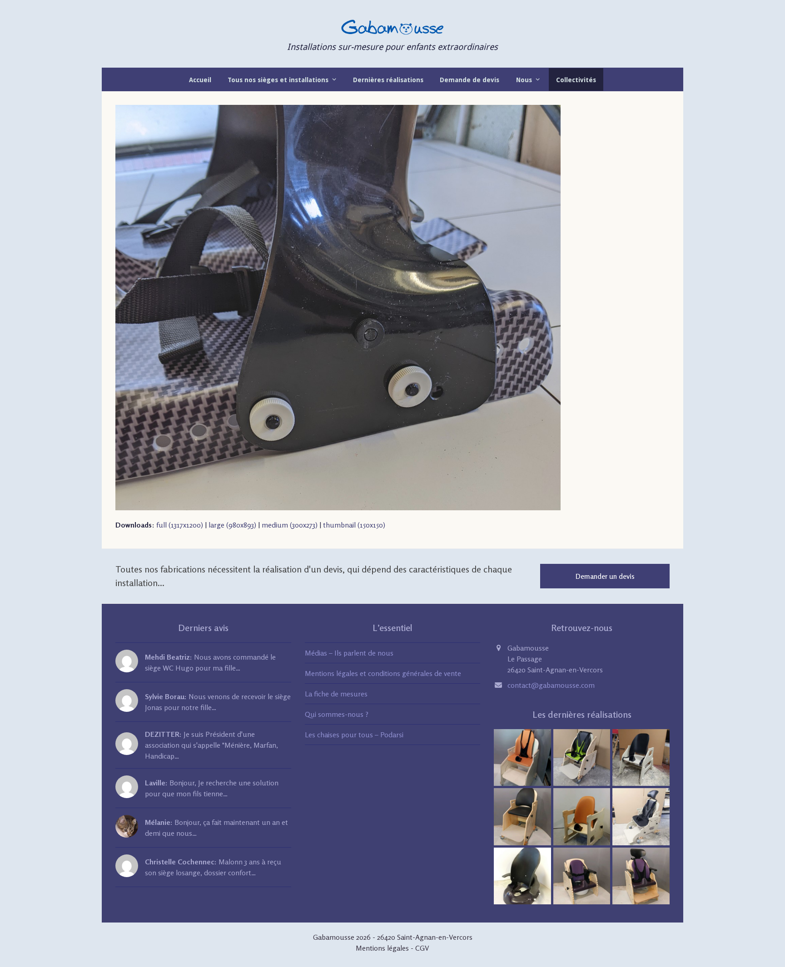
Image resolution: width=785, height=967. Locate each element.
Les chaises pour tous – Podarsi (354, 734)
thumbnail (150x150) (354, 524)
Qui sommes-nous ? (336, 714)
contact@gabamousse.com (551, 685)
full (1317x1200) (179, 524)
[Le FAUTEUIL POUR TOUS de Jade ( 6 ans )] (522, 756)
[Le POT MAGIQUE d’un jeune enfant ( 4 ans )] (582, 875)
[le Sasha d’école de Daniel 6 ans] (641, 815)
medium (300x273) (290, 524)
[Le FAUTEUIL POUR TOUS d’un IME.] (522, 815)
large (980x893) (232, 524)
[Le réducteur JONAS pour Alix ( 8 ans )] (522, 875)
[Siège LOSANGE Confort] (582, 815)
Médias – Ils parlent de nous (349, 652)
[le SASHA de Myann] (582, 756)
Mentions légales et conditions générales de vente (383, 673)
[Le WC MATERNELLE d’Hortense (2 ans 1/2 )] (641, 875)
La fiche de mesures (336, 693)
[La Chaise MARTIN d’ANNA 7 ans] (641, 756)
